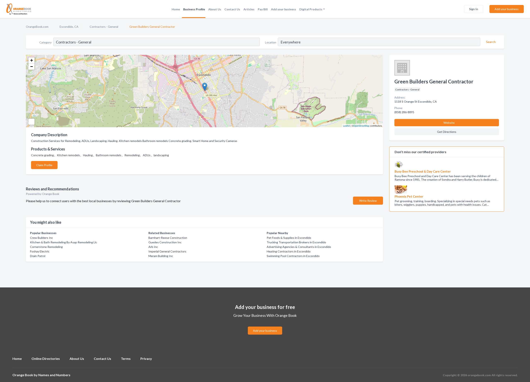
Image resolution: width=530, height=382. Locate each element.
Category (45, 42)
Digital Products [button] (310, 9)
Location (270, 42)
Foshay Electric (39, 251)
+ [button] (31, 60)
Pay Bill (263, 9)
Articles (248, 9)
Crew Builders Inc (41, 237)
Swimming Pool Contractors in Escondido (293, 256)
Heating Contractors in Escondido (289, 251)
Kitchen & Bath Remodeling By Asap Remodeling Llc (63, 242)
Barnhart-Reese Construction (167, 237)
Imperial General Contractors (167, 251)
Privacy (146, 358)
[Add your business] (265, 326)
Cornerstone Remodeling (46, 247)
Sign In (473, 9)
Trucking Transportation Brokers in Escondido (296, 242)
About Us (214, 9)
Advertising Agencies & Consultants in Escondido (299, 247)
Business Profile (194, 9)
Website (449, 122)
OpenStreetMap (361, 125)
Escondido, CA (69, 26)
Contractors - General (104, 26)
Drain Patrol (37, 256)
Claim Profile (44, 165)
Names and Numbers (54, 375)
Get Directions (446, 131)
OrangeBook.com (37, 26)
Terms (126, 358)
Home (176, 9)
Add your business (283, 9)
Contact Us (232, 9)
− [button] (31, 66)
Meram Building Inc (160, 256)
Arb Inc (153, 247)
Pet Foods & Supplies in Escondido (289, 237)
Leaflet (346, 125)
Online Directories (45, 358)
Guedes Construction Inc (165, 242)
